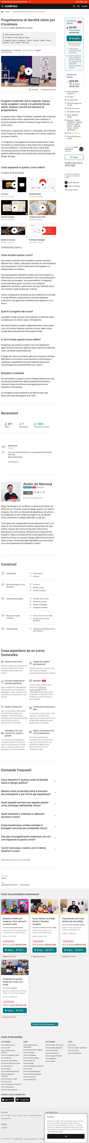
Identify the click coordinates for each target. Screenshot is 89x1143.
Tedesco (29, 40)
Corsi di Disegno (28, 1052)
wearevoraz (12, 446)
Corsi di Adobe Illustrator (54, 1048)
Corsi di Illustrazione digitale (32, 1050)
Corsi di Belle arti (29, 1060)
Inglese (14, 40)
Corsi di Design (6, 1058)
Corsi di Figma (50, 1061)
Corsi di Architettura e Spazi (10, 1063)
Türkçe (12, 42)
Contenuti (17, 50)
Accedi (84, 6)
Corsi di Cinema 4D (52, 1053)
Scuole (25, 1115)
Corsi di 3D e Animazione (9, 1060)
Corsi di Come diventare (9, 1090)
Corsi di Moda (5, 1069)
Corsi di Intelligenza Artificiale (11, 1084)
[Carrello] (78, 6)
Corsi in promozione (74, 1053)
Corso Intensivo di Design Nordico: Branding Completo (43, 921)
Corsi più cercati (73, 1050)
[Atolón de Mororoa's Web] (44, 492)
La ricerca (4, 194)
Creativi (19, 1115)
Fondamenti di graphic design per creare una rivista (13, 982)
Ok (66, 1136)
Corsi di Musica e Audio (9, 1079)
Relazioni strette (35, 194)
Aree (25, 1042)
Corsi (7, 12)
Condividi (35, 89)
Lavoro (14, 1115)
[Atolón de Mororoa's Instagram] (41, 492)
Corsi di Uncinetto (29, 1077)
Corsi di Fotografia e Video (10, 1055)
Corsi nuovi (71, 1045)
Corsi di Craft (5, 1048)
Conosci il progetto (7, 217)
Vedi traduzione (13, 461)
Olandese (6, 42)
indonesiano (25, 42)
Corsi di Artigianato (29, 1055)
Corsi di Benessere (7, 1087)
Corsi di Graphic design (31, 1058)
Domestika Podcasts (35, 1115)
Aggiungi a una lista (49, 89)
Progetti (38, 50)
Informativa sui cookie (55, 1132)
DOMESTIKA (11, 6)
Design (4, 878)
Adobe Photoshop (74, 186)
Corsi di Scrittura (6, 1066)
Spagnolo (8, 40)
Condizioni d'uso (18, 1138)
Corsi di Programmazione (31, 1071)
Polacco (48, 40)
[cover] (28, 71)
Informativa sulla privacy (31, 1138)
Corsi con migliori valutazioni (77, 1048)
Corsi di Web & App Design (10, 1071)
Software (50, 1042)
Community (28, 50)
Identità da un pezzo (8, 240)
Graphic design (24, 885)
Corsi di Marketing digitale (32, 1074)
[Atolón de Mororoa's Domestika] (35, 492)
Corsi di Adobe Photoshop (54, 1045)
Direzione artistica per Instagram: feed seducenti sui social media (14, 921)
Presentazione (6, 50)
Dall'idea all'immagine (37, 240)
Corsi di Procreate (52, 1050)
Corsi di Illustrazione (8, 1045)
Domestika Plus (6, 1118)
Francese (36, 40)
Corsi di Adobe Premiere (54, 1056)
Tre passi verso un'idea (37, 217)
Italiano (42, 40)
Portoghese (21, 40)
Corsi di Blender (51, 1058)
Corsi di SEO (27, 1069)
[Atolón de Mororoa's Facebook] (38, 492)
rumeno (18, 42)
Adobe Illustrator (73, 182)
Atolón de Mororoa (17, 28)
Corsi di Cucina (6, 1081)
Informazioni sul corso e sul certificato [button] (15, 860)
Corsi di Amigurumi (29, 1079)
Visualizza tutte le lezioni (11, 247)
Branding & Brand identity (10, 885)
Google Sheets (73, 190)
